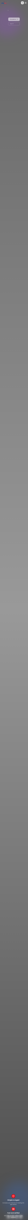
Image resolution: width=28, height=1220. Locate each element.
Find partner (12, 15)
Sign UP (11, 20)
